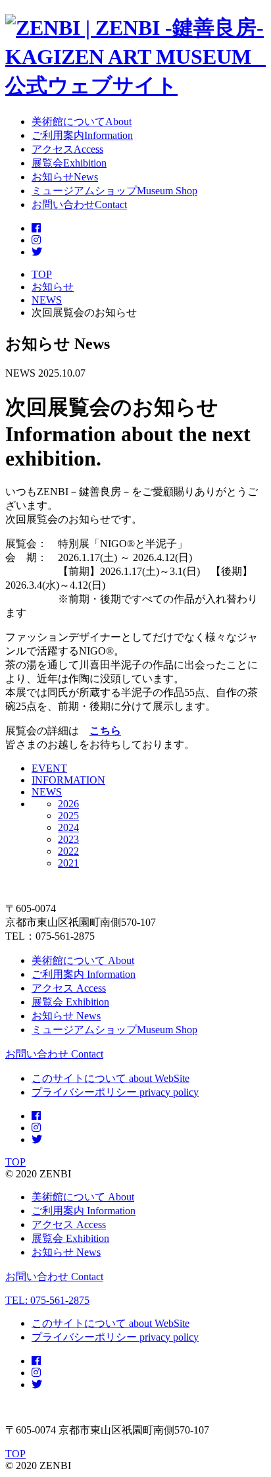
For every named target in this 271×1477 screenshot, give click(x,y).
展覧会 (70, 1001)
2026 (68, 803)
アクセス (69, 988)
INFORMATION (68, 780)
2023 (68, 839)
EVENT (49, 768)
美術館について (83, 960)
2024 (68, 827)
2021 (68, 863)
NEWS (47, 791)
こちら (105, 730)
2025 (68, 815)
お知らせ (66, 1015)
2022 (68, 851)
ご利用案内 (84, 974)
